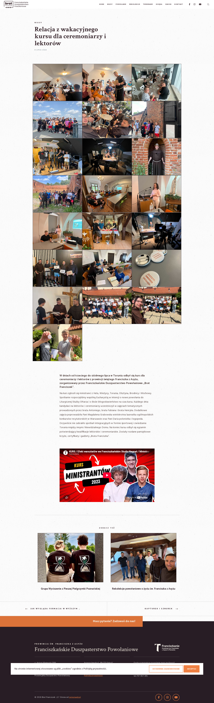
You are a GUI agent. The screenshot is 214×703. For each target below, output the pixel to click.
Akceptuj (191, 668)
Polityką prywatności (94, 669)
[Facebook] (188, 4)
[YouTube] (198, 4)
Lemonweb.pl (75, 697)
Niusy (38, 22)
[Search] (208, 4)
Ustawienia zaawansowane (166, 668)
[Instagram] (193, 4)
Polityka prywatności (93, 675)
